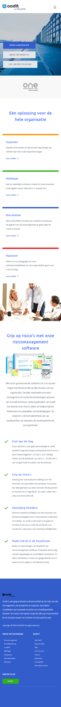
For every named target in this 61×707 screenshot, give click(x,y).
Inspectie (7, 647)
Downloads (38, 658)
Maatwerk (7, 662)
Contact (37, 655)
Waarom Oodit (39, 644)
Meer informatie (19, 54)
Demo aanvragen (19, 45)
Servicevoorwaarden (41, 666)
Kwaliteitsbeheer (9, 658)
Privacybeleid (39, 662)
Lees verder (11, 158)
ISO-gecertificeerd (20, 64)
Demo (11, 681)
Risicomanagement (10, 640)
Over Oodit (38, 640)
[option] (30, 87)
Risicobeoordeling (10, 644)
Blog (36, 647)
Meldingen (7, 651)
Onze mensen (39, 651)
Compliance (8, 655)
